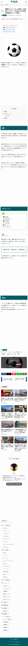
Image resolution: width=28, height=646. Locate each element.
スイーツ (5, 558)
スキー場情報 (7, 580)
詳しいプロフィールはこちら (14, 484)
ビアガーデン (6, 539)
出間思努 (3, 354)
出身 (8, 115)
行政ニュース (6, 599)
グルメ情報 (6, 550)
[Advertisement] (14, 87)
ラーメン (5, 569)
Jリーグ (9, 352)
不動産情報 (6, 622)
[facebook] (9, 459)
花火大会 (5, 547)
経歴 (5, 111)
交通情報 (5, 591)
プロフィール (7, 114)
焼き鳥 (5, 577)
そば (5, 563)
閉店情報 (6, 630)
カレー (5, 555)
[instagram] (14, 459)
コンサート (6, 530)
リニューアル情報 (7, 619)
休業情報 (5, 624)
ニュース (6, 583)
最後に (6, 118)
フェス (5, 541)
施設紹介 (5, 611)
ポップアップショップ (8, 544)
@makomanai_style (9, 27)
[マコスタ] (14, 2)
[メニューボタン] (2, 2)
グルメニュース (7, 588)
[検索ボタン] (26, 2)
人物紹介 (4, 15)
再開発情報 (6, 605)
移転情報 (5, 627)
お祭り (5, 528)
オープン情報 (7, 616)
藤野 (18, 354)
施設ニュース (7, 596)
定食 (5, 574)
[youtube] (16, 459)
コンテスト (6, 533)
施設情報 (6, 613)
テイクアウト (6, 566)
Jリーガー (5, 352)
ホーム (9, 641)
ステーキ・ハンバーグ (8, 561)
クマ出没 (5, 585)
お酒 (5, 552)
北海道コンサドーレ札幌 (11, 354)
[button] (3, 374)
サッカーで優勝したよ (17, 352)
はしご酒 (5, 536)
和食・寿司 (6, 571)
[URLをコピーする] (24, 374)
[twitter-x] (12, 459)
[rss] (19, 459)
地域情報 (5, 608)
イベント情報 (7, 525)
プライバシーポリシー (16, 641)
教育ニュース (6, 594)
